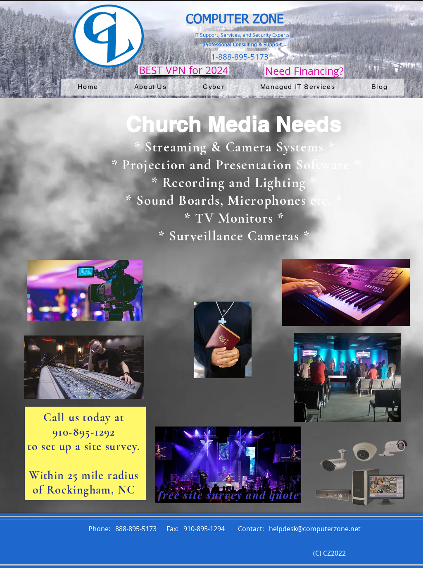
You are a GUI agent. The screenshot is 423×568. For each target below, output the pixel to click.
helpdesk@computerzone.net (315, 528)
